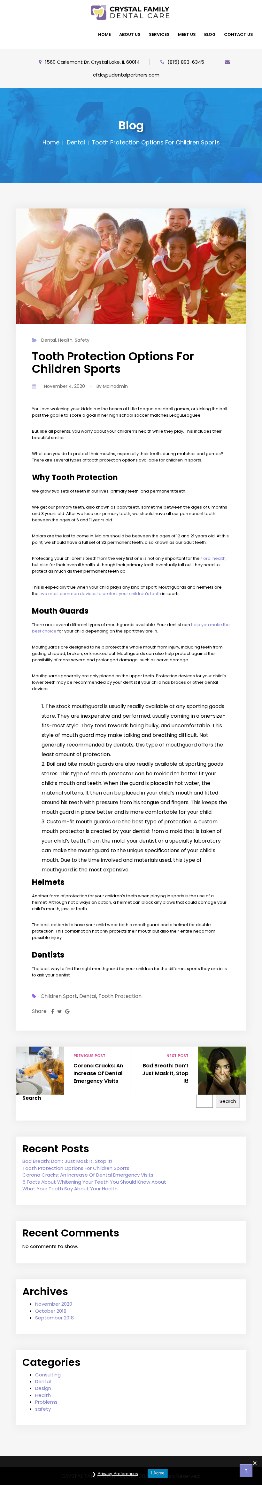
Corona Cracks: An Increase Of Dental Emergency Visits (98, 1073)
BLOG (210, 34)
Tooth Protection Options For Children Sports (75, 1168)
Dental (76, 142)
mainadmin (115, 386)
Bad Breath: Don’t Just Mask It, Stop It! (165, 1073)
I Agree (157, 1473)
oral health (214, 558)
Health (65, 340)
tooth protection (120, 996)
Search (31, 1098)
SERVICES (159, 34)
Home (50, 142)
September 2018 (54, 1317)
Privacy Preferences (117, 1473)
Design (43, 1388)
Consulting (48, 1374)
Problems (46, 1402)
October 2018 (50, 1311)
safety (82, 340)
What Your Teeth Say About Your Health (70, 1188)
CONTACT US (238, 34)
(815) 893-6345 (185, 62)
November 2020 (53, 1304)
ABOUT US (130, 34)
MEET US (187, 34)
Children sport (59, 996)
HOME (104, 34)
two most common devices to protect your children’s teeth (100, 594)
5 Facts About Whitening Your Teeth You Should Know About (94, 1182)
